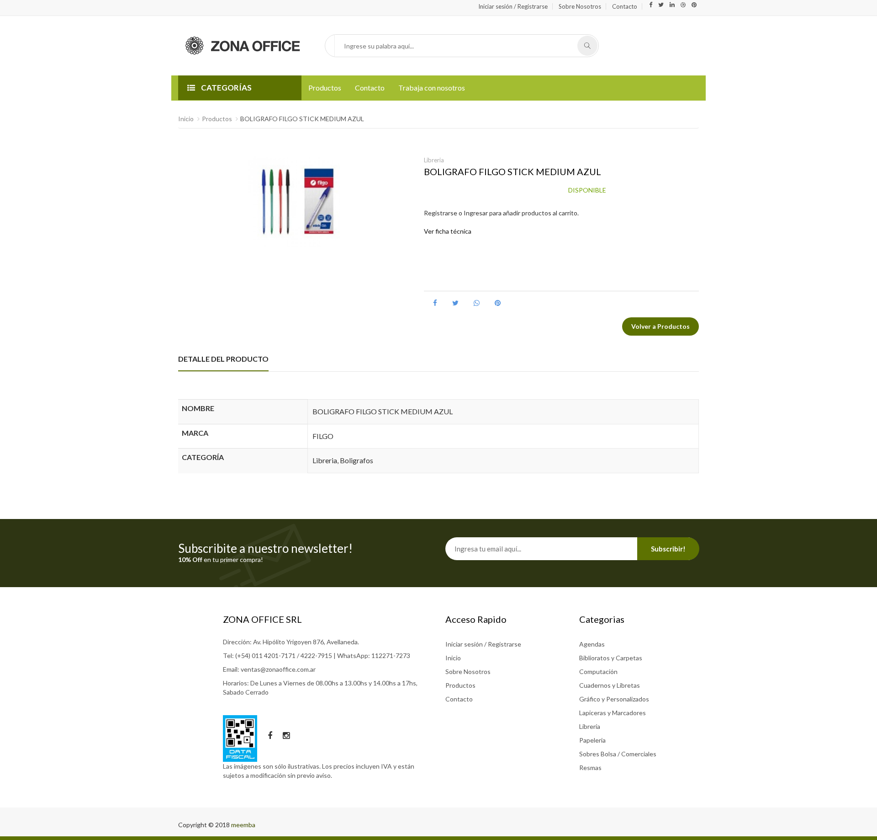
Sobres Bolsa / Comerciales (617, 754)
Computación (598, 671)
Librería (589, 726)
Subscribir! (668, 549)
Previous (185, 229)
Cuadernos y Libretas (609, 685)
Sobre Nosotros (580, 6)
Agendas (592, 644)
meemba (243, 825)
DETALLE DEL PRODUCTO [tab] (223, 358)
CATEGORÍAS (226, 87)
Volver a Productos (660, 326)
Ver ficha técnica (447, 231)
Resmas (590, 767)
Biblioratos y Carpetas (610, 658)
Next (403, 229)
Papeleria (592, 740)
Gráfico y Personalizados (614, 699)
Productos (324, 87)
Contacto (624, 6)
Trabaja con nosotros (431, 87)
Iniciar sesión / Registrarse (513, 6)
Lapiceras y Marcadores (612, 713)
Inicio (186, 119)
